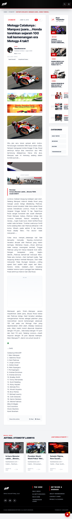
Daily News (56, 136)
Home (5, 12)
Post (32, 419)
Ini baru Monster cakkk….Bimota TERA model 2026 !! (22, 193)
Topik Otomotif (11, 59)
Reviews (55, 141)
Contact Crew (55, 496)
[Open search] (65, 4)
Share (38, 419)
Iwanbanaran (20, 48)
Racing (54, 146)
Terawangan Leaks (37, 500)
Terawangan (56, 151)
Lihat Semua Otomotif (59, 437)
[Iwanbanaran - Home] (4, 4)
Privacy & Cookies (56, 499)
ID (36, 19)
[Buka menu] (69, 4)
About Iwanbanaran (57, 493)
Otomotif (11, 12)
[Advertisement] (24, 292)
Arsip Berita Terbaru (23, 59)
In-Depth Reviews (38, 494)
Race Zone (36, 497)
